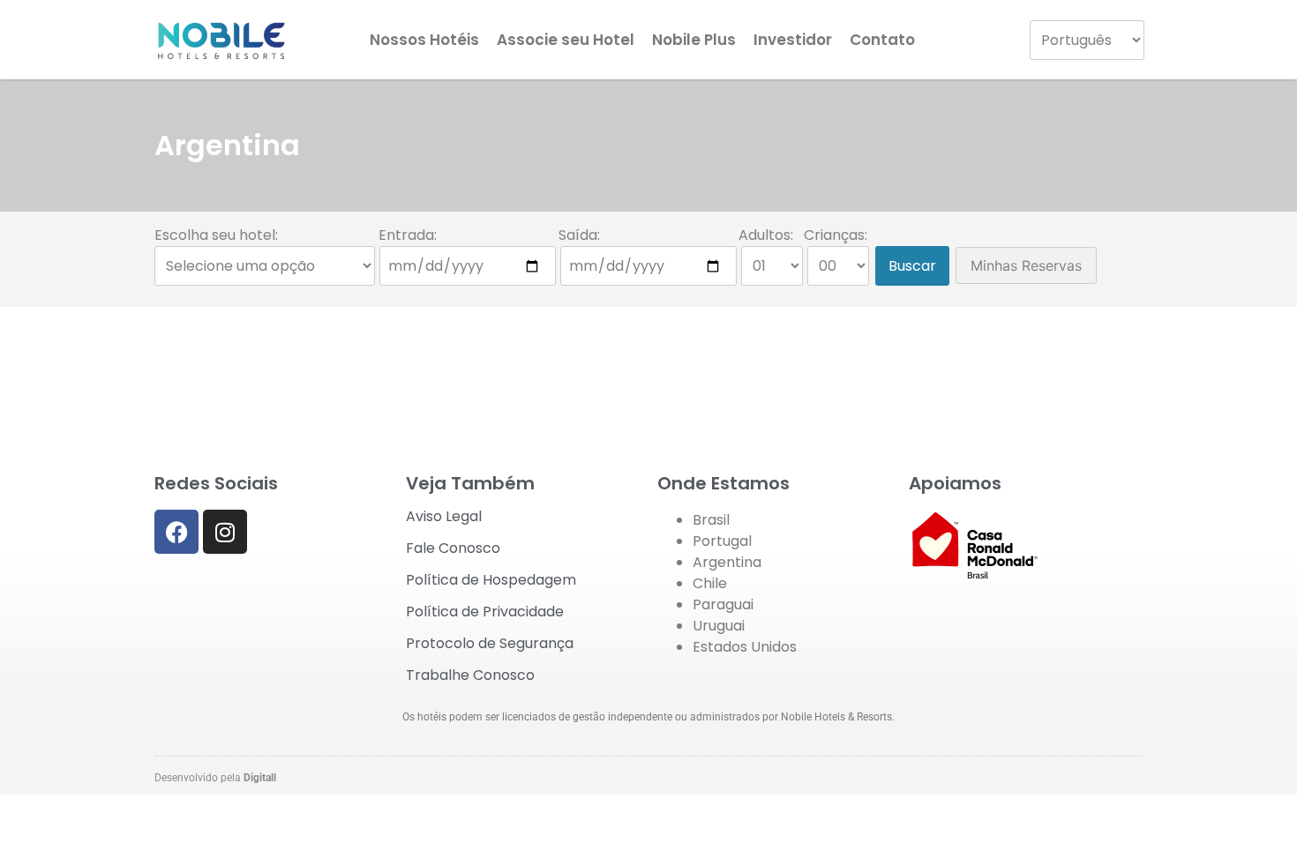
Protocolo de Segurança (490, 643)
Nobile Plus (694, 39)
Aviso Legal (444, 516)
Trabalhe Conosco (470, 675)
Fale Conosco (453, 548)
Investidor (792, 39)
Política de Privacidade (485, 611)
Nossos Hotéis (424, 39)
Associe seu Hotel (565, 39)
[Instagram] (225, 532)
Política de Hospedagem (491, 580)
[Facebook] (176, 532)
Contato (882, 39)
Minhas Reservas (1026, 265)
